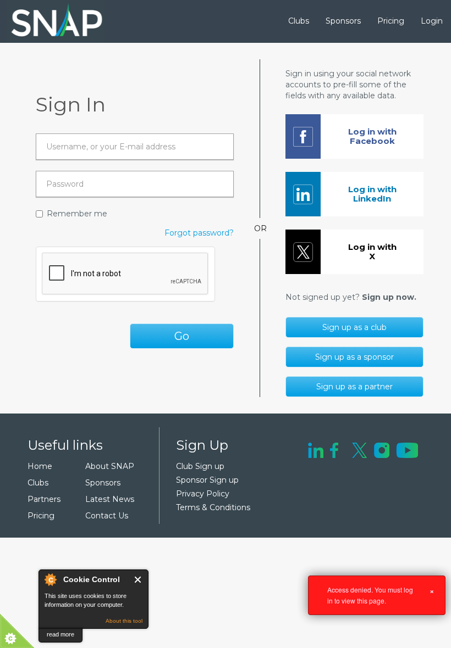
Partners (44, 499)
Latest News (109, 499)
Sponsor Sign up (207, 480)
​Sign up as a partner (354, 387)
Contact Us (106, 516)
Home (40, 466)
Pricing (390, 21)
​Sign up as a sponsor (354, 357)
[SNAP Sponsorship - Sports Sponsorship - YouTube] (407, 450)
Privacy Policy (202, 494)
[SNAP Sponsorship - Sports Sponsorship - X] (359, 450)
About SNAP (109, 466)
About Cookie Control (50, 579)
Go (181, 336)
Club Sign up (200, 466)
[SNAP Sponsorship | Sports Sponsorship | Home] (49, 21)
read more (60, 634)
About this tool (124, 621)
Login (432, 21)
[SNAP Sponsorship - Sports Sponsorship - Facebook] (334, 450)
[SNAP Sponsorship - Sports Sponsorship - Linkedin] (315, 450)
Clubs (298, 21)
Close (138, 579)
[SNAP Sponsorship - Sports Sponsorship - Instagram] (381, 450)
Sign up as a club (354, 327)
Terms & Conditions (213, 507)
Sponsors (343, 21)
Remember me (77, 214)
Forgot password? (199, 233)
